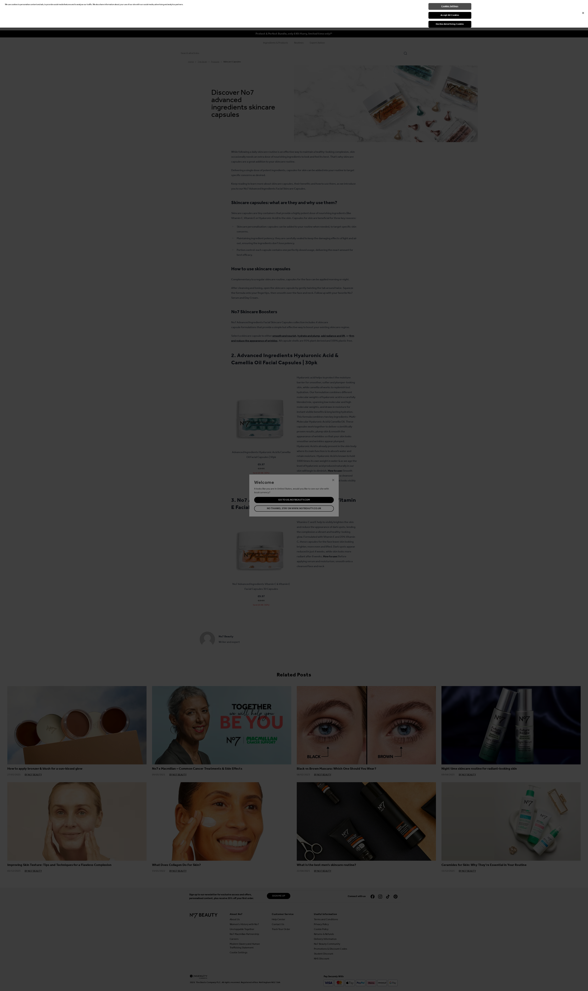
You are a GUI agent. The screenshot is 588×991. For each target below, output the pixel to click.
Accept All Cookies (450, 15)
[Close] (583, 13)
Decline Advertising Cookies (450, 24)
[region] (294, 14)
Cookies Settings (449, 6)
